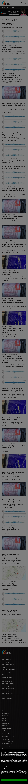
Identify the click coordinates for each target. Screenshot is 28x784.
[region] (14, 766)
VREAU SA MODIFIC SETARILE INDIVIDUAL (14, 781)
